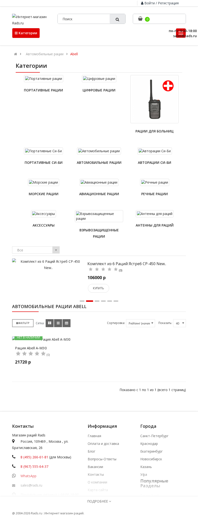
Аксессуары (44, 225)
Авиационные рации (99, 194)
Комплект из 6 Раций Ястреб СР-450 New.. (126, 263)
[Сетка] (50, 323)
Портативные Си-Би (44, 162)
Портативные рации (43, 90)
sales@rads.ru (31, 485)
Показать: (165, 323)
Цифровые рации (99, 90)
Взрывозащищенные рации (99, 233)
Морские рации (43, 194)
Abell (74, 54)
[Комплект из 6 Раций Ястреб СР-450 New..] (48, 264)
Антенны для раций (155, 225)
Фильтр (24, 323)
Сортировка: (116, 323)
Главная (94, 436)
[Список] (58, 323)
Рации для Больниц (154, 131)
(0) (120, 270)
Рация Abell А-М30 (31, 347)
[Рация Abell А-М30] (53, 339)
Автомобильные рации (45, 54)
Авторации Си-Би (154, 162)
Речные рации (154, 194)
